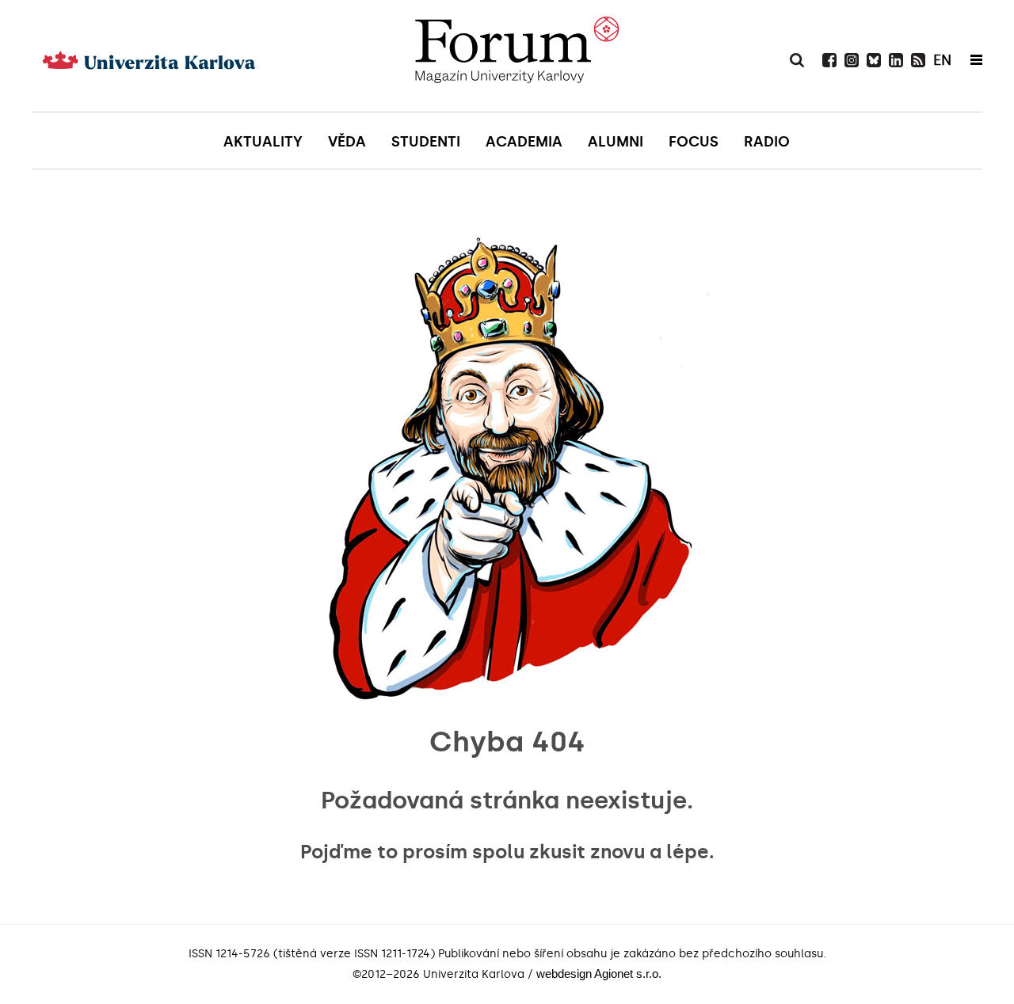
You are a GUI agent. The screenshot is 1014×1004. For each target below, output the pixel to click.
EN (942, 60)
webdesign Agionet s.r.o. (598, 973)
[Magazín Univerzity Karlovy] (516, 55)
